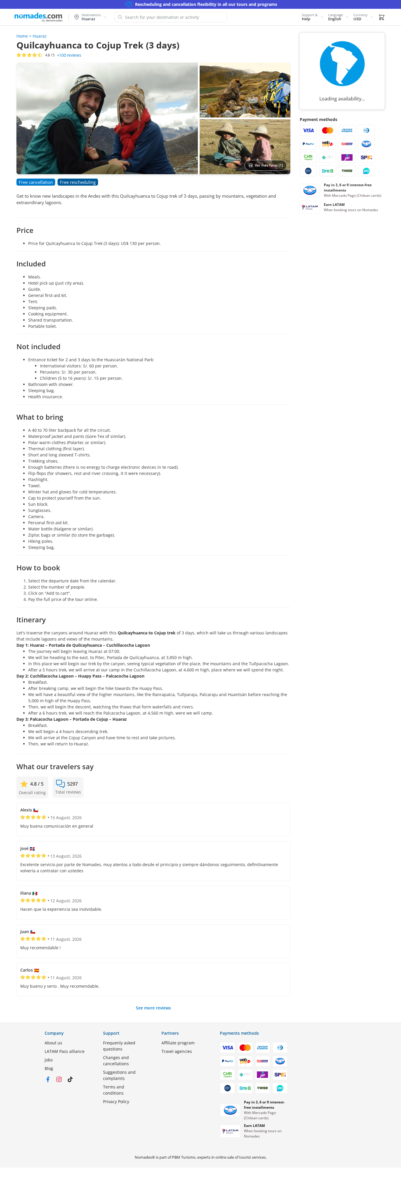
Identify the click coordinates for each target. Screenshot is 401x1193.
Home (22, 36)
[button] (312, 17)
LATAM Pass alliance (65, 1051)
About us (53, 1043)
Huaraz (40, 36)
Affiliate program (178, 1043)
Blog (49, 1068)
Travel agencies (176, 1051)
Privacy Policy (116, 1101)
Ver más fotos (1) (269, 165)
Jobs (49, 1060)
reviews (69, 55)
